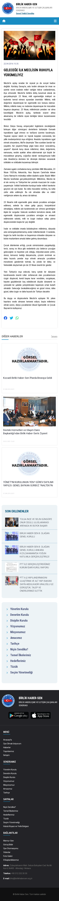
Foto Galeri (7, 856)
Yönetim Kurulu (19, 609)
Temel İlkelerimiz (20, 655)
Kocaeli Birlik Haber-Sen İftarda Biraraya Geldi (27, 377)
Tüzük (14, 666)
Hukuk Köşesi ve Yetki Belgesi (16, 826)
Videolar (6, 852)
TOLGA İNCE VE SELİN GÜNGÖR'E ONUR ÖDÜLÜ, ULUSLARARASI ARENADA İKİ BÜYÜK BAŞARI (36, 522)
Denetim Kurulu (19, 614)
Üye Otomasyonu (10, 848)
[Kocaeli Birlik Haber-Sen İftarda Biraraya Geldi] (29, 360)
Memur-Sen (8, 841)
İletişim (6, 755)
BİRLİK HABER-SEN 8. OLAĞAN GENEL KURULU (34, 535)
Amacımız (16, 638)
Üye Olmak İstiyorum (12, 744)
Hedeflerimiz (18, 661)
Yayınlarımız (8, 751)
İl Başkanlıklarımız (11, 860)
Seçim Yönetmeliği (21, 672)
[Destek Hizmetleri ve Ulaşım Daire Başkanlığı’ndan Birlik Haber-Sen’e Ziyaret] (29, 412)
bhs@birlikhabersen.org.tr (21, 878)
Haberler (7, 747)
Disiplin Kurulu (19, 620)
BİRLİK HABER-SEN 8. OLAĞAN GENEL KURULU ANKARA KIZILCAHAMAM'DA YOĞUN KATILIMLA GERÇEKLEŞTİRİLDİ (34, 551)
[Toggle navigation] (55, 21)
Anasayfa (7, 740)
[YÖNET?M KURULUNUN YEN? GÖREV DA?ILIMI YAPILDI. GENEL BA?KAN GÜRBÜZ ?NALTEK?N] (29, 464)
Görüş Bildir (8, 844)
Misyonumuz (18, 632)
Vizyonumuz (17, 626)
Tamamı (54, 336)
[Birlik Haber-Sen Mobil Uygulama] (18, 715)
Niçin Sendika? (19, 649)
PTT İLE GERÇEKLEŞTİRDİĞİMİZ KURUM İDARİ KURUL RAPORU (35, 566)
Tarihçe (14, 643)
